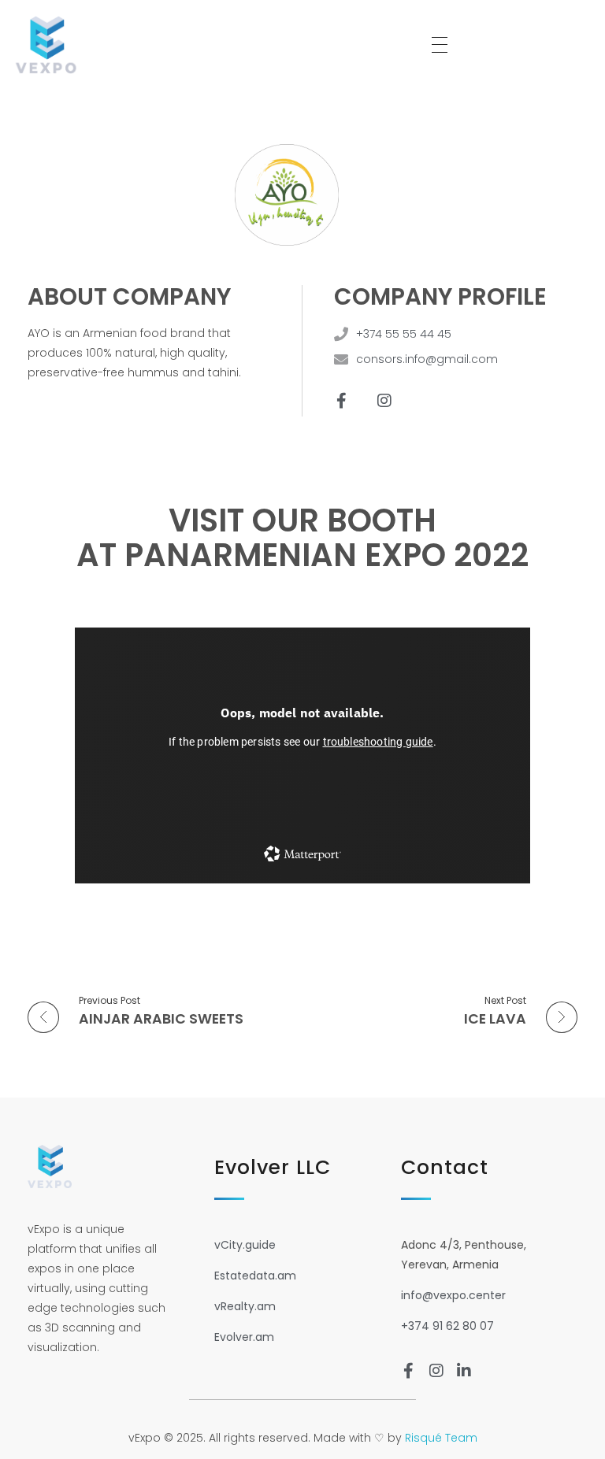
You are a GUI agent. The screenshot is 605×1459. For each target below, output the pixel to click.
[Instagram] (384, 401)
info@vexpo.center (453, 1295)
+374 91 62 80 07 (447, 1326)
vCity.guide (245, 1245)
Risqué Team (441, 1438)
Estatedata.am (255, 1275)
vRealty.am (245, 1306)
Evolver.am (244, 1337)
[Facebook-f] (341, 401)
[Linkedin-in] (464, 1371)
